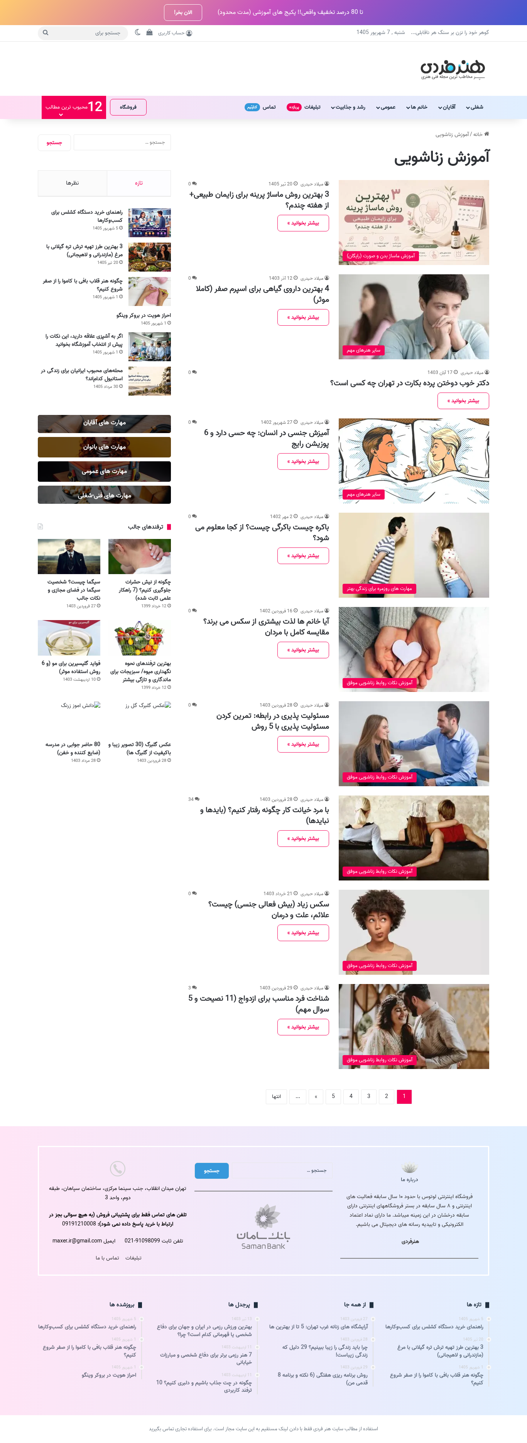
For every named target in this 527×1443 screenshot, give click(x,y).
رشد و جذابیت (350, 107)
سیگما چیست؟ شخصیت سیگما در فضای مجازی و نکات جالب (73, 590)
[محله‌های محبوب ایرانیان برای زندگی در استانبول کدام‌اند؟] (149, 381)
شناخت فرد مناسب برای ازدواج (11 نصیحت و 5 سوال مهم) (258, 1004)
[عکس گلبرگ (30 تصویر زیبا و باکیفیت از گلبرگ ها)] (139, 719)
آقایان (449, 107)
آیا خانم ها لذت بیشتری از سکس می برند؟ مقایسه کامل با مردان (266, 627)
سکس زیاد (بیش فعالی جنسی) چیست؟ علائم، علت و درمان (268, 909)
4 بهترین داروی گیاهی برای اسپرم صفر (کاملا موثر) (262, 294)
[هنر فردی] (452, 68)
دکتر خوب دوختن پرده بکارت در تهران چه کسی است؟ (409, 383)
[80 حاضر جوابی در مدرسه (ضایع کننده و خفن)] (69, 719)
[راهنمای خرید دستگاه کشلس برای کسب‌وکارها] (149, 222)
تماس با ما (107, 1258)
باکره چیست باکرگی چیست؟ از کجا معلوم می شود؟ (262, 532)
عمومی (388, 107)
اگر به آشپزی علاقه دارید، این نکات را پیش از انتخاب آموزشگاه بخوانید (84, 340)
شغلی (477, 107)
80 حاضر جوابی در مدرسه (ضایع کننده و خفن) (73, 748)
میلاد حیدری (312, 184)
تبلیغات (305, 107)
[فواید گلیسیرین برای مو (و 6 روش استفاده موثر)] (69, 637)
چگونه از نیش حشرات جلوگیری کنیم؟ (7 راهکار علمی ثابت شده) (145, 590)
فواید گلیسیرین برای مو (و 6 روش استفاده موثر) (71, 667)
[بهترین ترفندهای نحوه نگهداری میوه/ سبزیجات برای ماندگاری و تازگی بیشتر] (139, 637)
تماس (261, 107)
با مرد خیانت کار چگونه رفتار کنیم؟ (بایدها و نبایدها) (264, 815)
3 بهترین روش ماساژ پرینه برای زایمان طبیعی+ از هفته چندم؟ (259, 200)
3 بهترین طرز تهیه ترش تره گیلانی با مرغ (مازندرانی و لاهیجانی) (84, 250)
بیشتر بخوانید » (303, 223)
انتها (276, 1096)
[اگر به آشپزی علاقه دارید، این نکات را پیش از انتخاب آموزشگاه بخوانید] (149, 346)
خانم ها (419, 107)
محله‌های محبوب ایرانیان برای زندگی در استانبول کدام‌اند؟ (82, 374)
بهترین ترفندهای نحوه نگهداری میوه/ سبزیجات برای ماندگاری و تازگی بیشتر (140, 671)
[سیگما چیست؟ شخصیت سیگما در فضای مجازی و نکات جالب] (69, 556)
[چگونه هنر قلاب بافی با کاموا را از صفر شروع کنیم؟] (149, 291)
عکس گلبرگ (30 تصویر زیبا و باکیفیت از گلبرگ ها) (139, 748)
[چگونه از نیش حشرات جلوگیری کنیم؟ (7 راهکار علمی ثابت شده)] (139, 556)
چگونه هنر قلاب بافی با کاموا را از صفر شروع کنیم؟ (83, 285)
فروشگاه (128, 107)
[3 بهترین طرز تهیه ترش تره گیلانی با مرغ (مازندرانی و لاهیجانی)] (149, 257)
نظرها (72, 183)
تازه (139, 183)
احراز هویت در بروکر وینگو (144, 315)
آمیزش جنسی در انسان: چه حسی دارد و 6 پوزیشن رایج (266, 438)
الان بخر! (183, 12)
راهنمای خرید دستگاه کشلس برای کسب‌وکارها (87, 216)
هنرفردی (410, 1241)
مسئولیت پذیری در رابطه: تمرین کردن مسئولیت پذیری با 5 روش (272, 721)
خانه (478, 134)
